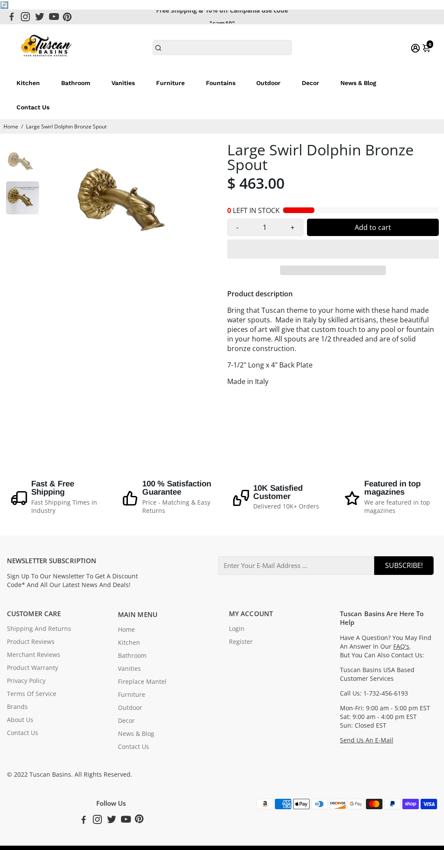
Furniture (170, 82)
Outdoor (268, 82)
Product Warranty (32, 668)
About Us (20, 720)
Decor (310, 82)
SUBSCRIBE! (404, 565)
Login (237, 629)
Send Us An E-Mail (366, 740)
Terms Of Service (31, 694)
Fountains (220, 82)
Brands (17, 707)
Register (241, 642)
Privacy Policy (26, 681)
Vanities (123, 82)
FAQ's (401, 646)
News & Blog (358, 82)
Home (10, 126)
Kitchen (28, 82)
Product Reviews (31, 642)
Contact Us (32, 107)
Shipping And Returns (39, 629)
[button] (333, 249)
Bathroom (75, 82)
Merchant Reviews (33, 655)
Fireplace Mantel (142, 682)
